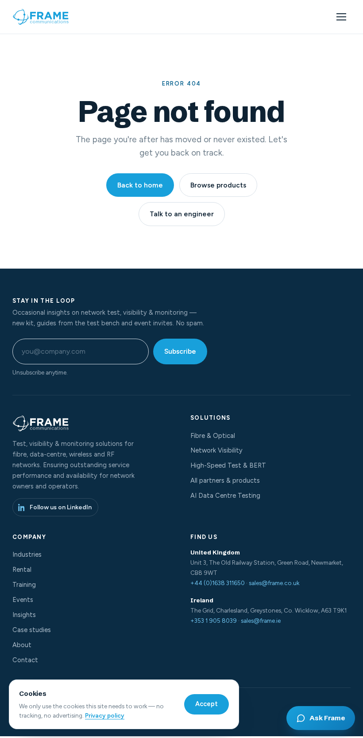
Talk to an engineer (182, 214)
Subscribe (180, 351)
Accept (206, 704)
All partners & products (225, 480)
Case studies (31, 630)
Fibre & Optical (212, 436)
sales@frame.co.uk (274, 582)
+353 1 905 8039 (213, 620)
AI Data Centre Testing (225, 496)
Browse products (218, 185)
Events (22, 600)
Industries (27, 554)
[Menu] (341, 17)
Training (24, 585)
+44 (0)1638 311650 (217, 582)
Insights (24, 615)
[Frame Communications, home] (41, 16)
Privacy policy (104, 715)
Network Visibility (216, 450)
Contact (25, 660)
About (21, 645)
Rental (21, 570)
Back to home (140, 185)
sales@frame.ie (261, 620)
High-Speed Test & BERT (228, 465)
